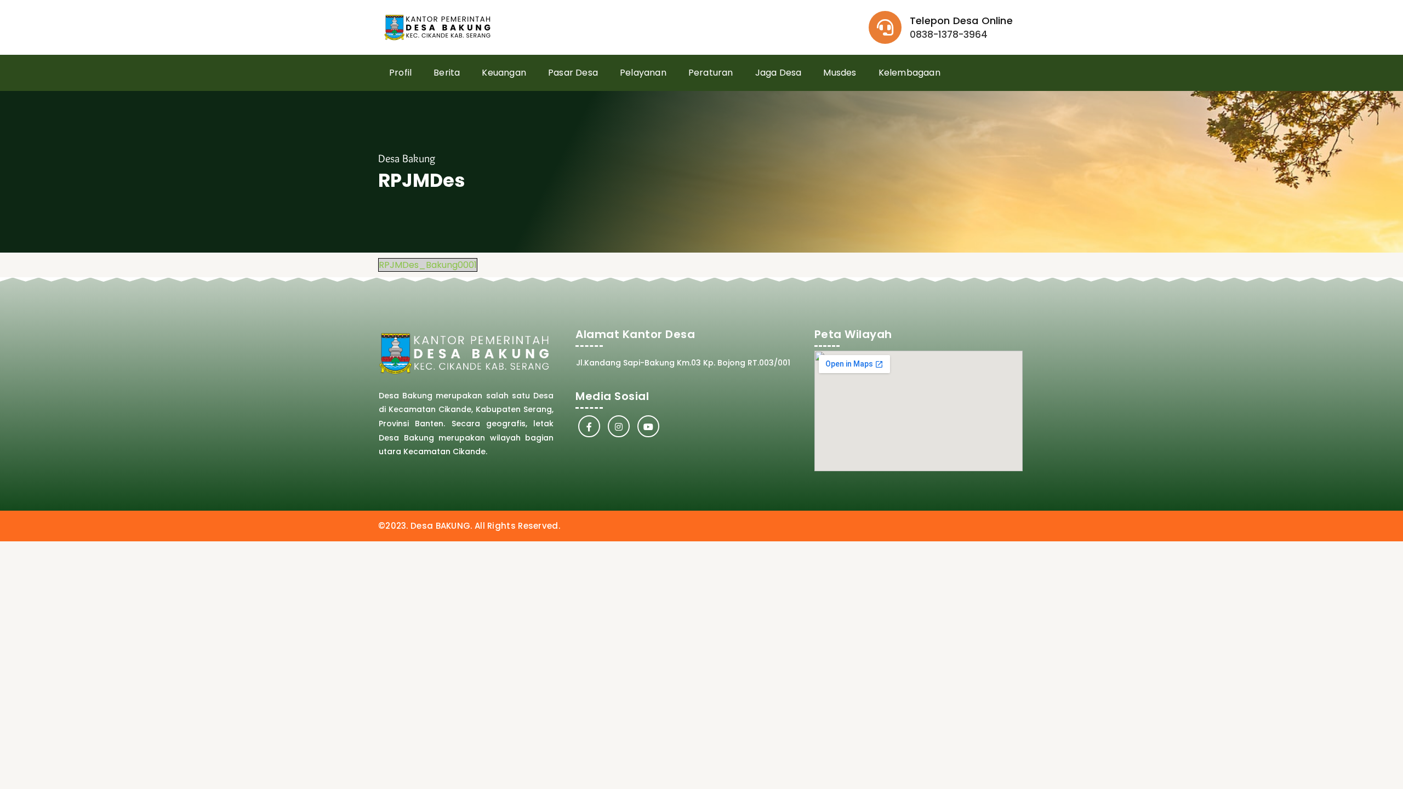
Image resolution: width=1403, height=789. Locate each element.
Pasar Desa (573, 72)
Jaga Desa (778, 72)
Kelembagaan (909, 72)
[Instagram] (619, 426)
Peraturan (710, 72)
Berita (447, 72)
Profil (400, 72)
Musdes (839, 72)
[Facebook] (589, 426)
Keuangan (504, 72)
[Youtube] (648, 426)
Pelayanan (643, 72)
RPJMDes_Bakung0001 (428, 265)
